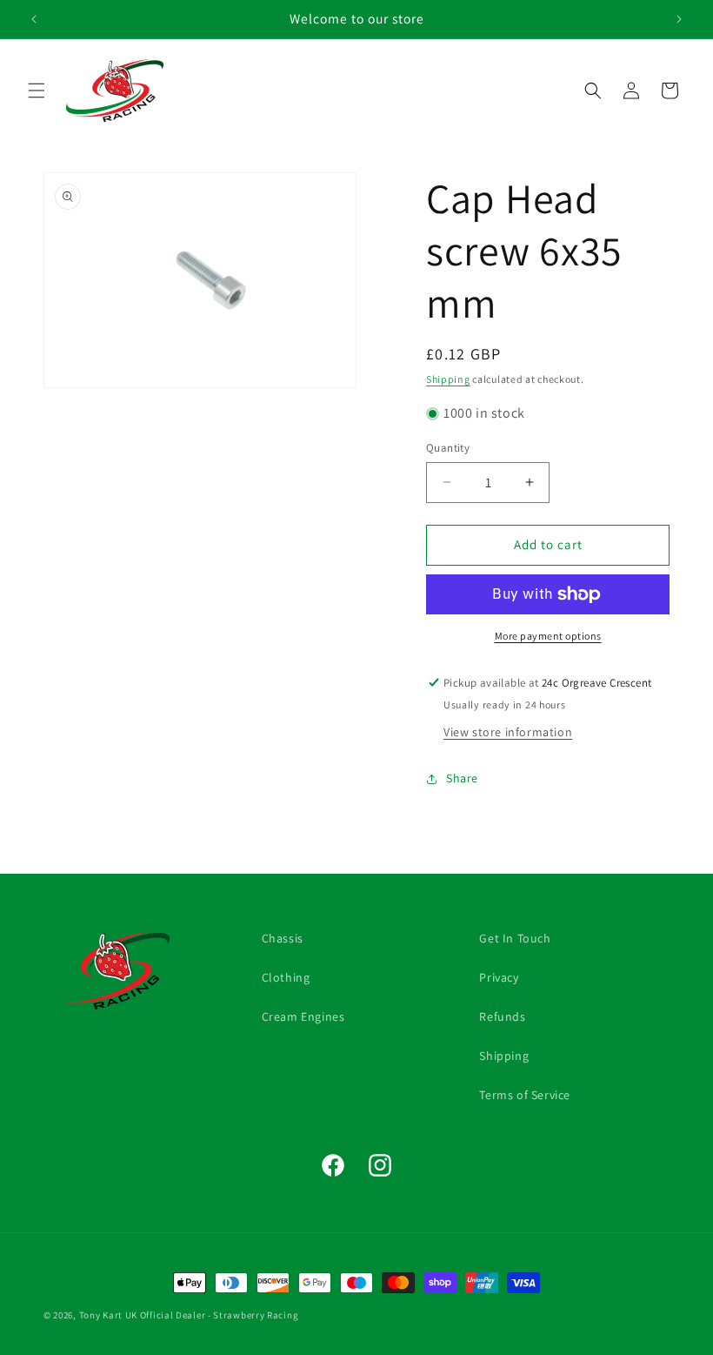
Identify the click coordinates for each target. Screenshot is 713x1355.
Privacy (498, 977)
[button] (36, 90)
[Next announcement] (679, 19)
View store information (507, 732)
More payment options (548, 635)
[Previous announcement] (34, 19)
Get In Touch (514, 938)
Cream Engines (303, 1016)
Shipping (448, 379)
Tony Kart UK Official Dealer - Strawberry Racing (189, 1315)
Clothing (286, 977)
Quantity (448, 447)
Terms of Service (524, 1095)
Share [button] (462, 778)
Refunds (502, 1016)
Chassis (282, 938)
